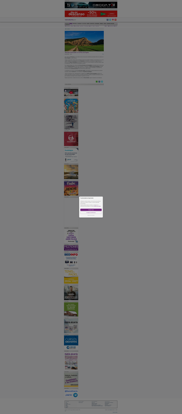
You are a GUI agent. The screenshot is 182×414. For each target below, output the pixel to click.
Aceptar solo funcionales (91, 215)
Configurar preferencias (91, 212)
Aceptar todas (91, 209)
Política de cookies (97, 206)
